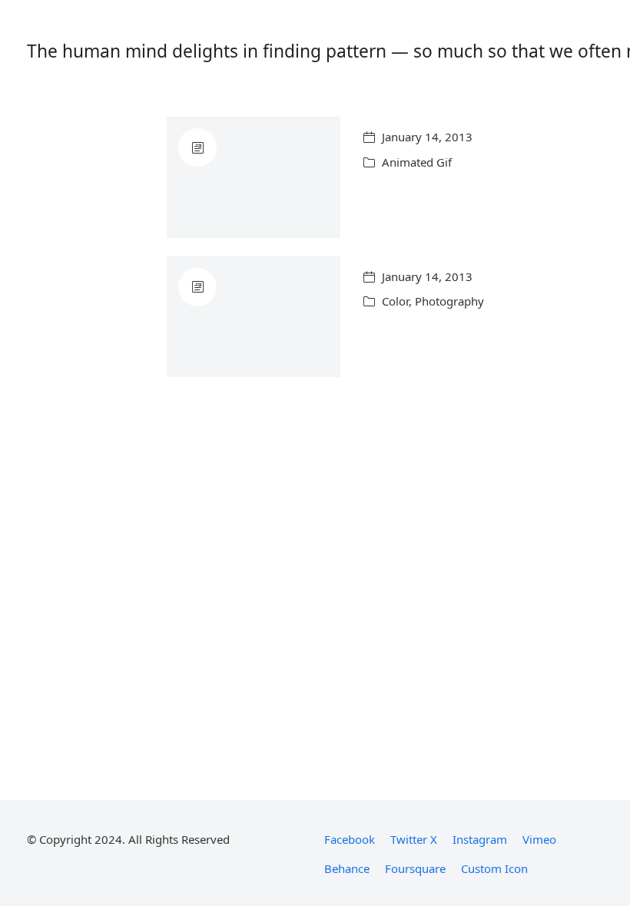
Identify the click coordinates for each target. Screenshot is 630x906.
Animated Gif (417, 162)
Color (395, 301)
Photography (449, 301)
